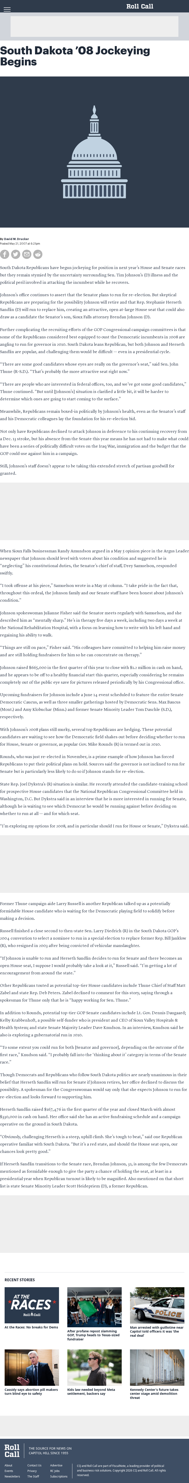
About (8, 1465)
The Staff (33, 1476)
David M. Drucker (16, 239)
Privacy (32, 1471)
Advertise (56, 1465)
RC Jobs (55, 1471)
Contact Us (34, 1465)
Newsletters (12, 1476)
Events (9, 1471)
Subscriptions (59, 1476)
